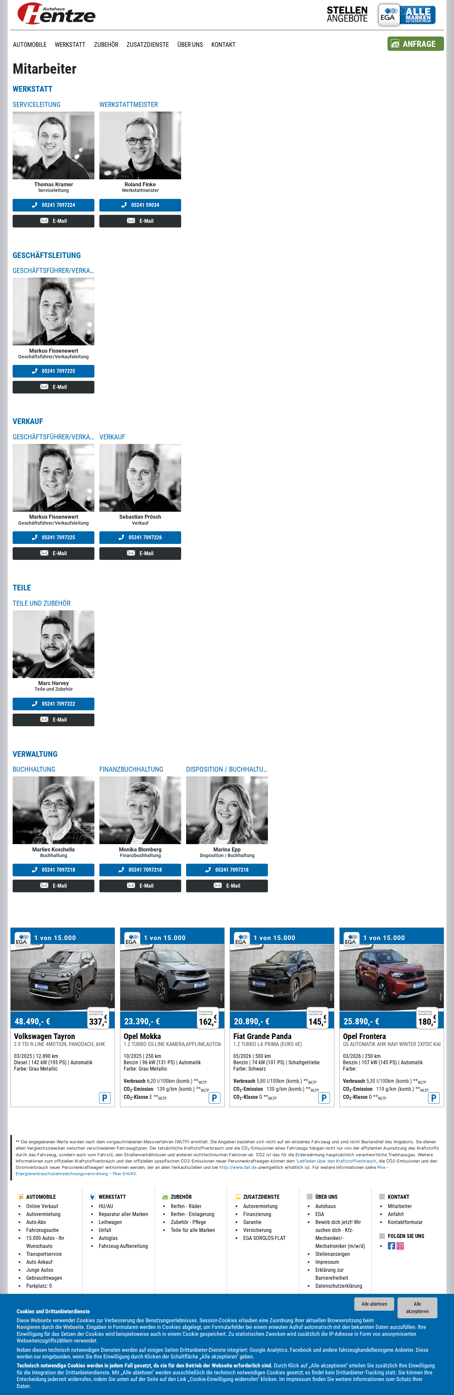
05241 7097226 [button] (144, 537)
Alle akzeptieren (417, 1308)
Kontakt (398, 1197)
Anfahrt (396, 1214)
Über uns (326, 1197)
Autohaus (325, 1206)
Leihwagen (110, 1222)
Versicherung (257, 1230)
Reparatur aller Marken (123, 1214)
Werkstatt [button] (70, 44)
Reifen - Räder (186, 1206)
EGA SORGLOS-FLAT (264, 1238)
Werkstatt (112, 1197)
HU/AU (106, 1206)
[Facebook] (392, 1246)
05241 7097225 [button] (58, 371)
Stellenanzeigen (332, 1254)
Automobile (41, 1197)
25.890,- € (361, 1021)
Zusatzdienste (261, 1197)
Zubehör (181, 1197)
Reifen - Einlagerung (192, 1214)
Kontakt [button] (223, 44)
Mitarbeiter (400, 1206)
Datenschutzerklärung (338, 1286)
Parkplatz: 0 (39, 1286)
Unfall (105, 1230)
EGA (319, 1214)
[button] (416, 44)
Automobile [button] (30, 44)
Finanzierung (257, 1214)
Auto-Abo (36, 1222)
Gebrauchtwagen (44, 1278)
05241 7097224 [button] (58, 205)
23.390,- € (142, 1021)
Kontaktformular (405, 1222)
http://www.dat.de (238, 1167)
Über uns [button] (190, 44)
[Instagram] (400, 1246)
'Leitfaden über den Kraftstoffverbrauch (336, 1161)
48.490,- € (32, 1021)
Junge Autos (39, 1270)
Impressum (298, 1379)
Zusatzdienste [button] (148, 44)
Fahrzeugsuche (42, 1230)
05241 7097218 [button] (58, 870)
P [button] (105, 1098)
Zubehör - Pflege (188, 1222)
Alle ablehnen (374, 1304)
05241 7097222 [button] (58, 704)
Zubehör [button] (106, 44)
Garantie (252, 1222)
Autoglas (108, 1238)
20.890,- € (252, 1021)
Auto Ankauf (39, 1262)
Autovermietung (43, 1214)
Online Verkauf (42, 1206)
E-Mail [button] (59, 221)
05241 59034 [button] (144, 205)
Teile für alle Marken (193, 1230)
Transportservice (44, 1254)
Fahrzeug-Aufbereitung (123, 1246)
